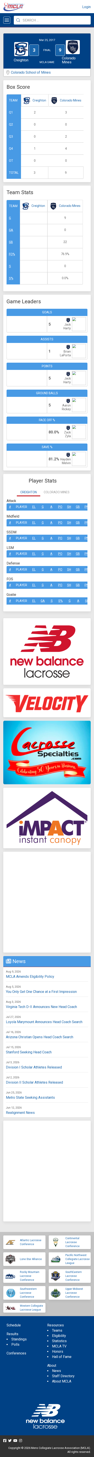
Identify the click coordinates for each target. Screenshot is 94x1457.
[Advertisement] (47, 902)
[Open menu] (6, 20)
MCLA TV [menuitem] (59, 1346)
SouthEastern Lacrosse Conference (73, 1276)
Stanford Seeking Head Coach (29, 1052)
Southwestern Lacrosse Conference (28, 1292)
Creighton (39, 100)
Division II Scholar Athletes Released (34, 1082)
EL (34, 507)
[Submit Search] (18, 20)
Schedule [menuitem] (14, 1325)
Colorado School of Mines (31, 72)
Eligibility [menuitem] (59, 1336)
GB (11, 242)
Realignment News (20, 1113)
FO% (12, 254)
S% (11, 278)
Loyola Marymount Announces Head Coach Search (44, 1022)
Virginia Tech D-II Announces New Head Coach (41, 1007)
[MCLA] (14, 7)
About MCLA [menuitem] (61, 1381)
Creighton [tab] (28, 492)
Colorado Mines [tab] (57, 492)
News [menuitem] (56, 1371)
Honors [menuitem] (57, 1351)
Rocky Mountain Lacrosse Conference (29, 1276)
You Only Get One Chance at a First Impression (41, 992)
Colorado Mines (70, 100)
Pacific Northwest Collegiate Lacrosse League (77, 1259)
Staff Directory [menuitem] (63, 1376)
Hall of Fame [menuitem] (61, 1357)
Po (60, 507)
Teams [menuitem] (57, 1330)
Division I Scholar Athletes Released (34, 1067)
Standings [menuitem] (19, 1339)
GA (11, 230)
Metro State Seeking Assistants (30, 1097)
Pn (87, 507)
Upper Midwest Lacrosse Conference (74, 1292)
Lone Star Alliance (31, 1259)
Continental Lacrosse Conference (72, 1242)
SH (69, 507)
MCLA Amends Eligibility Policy (30, 976)
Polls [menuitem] (15, 1344)
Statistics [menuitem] (59, 1341)
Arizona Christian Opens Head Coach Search (39, 1037)
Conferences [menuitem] (16, 1353)
